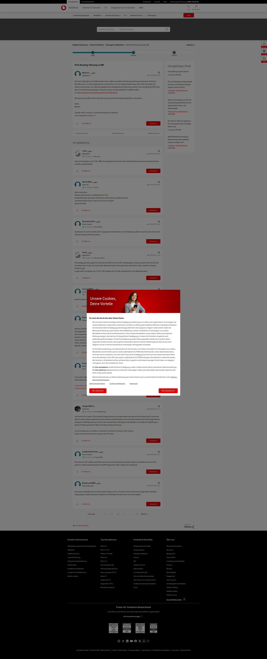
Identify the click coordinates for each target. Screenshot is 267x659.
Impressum (134, 384)
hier (125, 328)
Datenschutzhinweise (97, 384)
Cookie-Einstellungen (117, 384)
